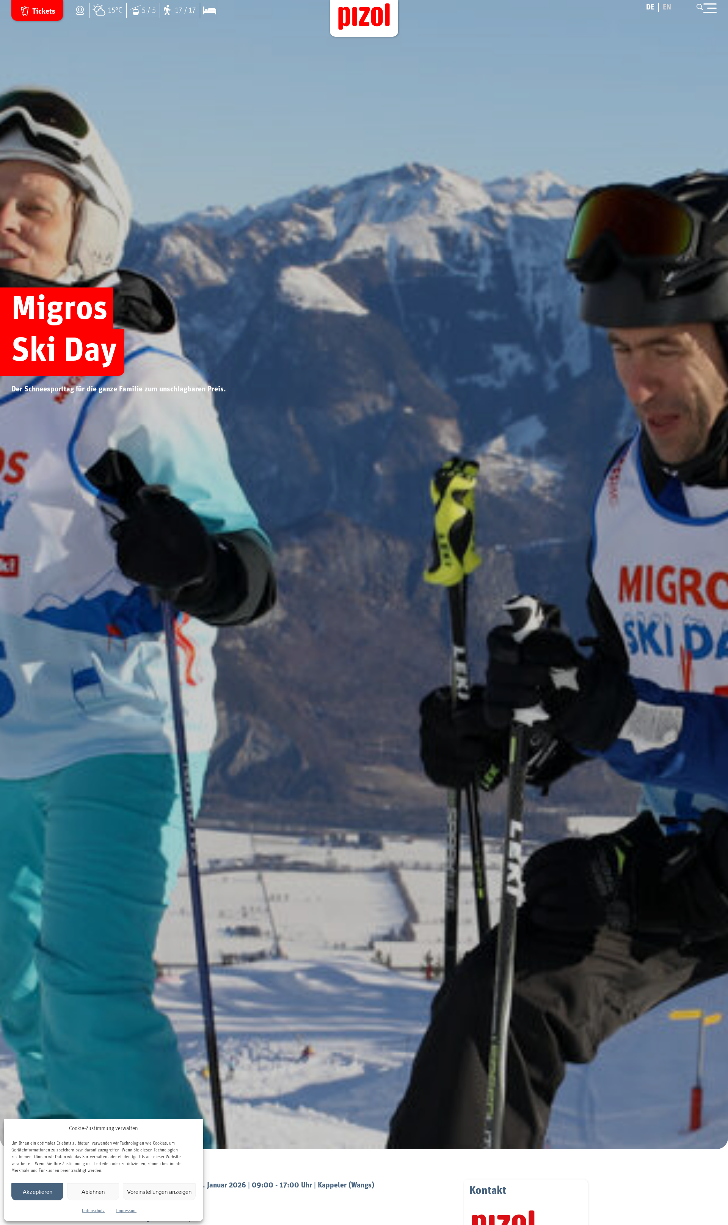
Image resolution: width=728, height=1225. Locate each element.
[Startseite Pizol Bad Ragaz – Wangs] (364, 18)
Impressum (126, 1210)
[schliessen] (710, 8)
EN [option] (667, 7)
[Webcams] (81, 10)
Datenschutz (93, 1210)
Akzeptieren (37, 1192)
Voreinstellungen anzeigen (159, 1192)
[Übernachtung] (207, 10)
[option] (667, 7)
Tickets (43, 11)
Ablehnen (93, 1192)
